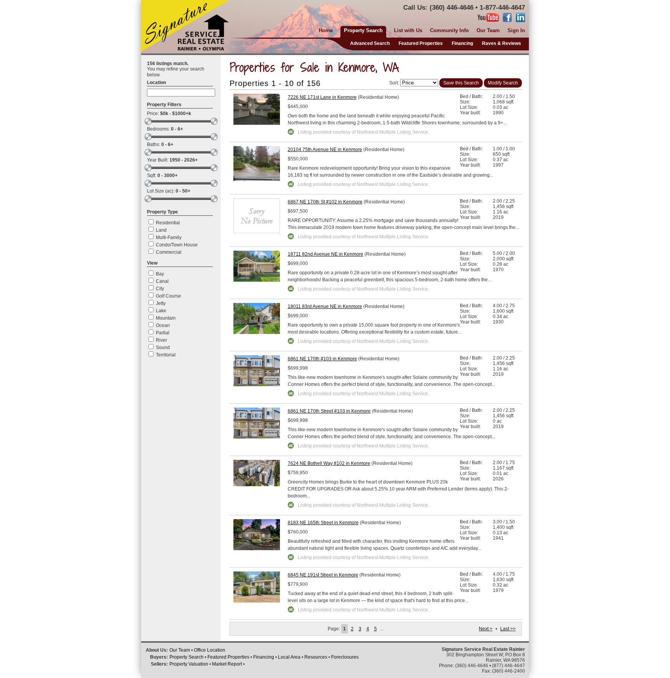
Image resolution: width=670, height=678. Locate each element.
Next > (485, 629)
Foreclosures (345, 657)
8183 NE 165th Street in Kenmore (323, 522)
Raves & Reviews (501, 43)
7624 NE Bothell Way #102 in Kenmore (329, 463)
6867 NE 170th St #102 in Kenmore (325, 202)
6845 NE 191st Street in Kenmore (323, 575)
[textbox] (181, 92)
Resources (315, 657)
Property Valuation (188, 664)
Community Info (449, 30)
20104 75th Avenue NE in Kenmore (325, 149)
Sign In (516, 30)
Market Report (227, 664)
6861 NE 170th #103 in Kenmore (322, 358)
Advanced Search (370, 43)
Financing (462, 43)
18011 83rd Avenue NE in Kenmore (325, 306)
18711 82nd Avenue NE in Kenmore (325, 254)
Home (326, 30)
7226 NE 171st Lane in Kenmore (322, 97)
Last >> (508, 629)
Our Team (488, 30)
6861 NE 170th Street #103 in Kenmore (329, 411)
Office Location (209, 650)
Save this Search (461, 83)
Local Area (289, 657)
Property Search (186, 657)
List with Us (408, 30)
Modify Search (503, 83)
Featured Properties (421, 43)
